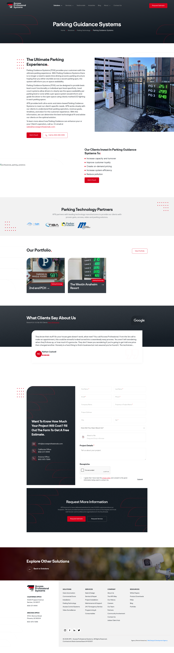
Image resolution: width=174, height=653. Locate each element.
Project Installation (91, 600)
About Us (111, 593)
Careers (110, 603)
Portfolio (133, 607)
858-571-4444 (44, 452)
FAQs (132, 600)
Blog (99, 5)
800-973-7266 (44, 459)
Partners (110, 610)
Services (68, 5)
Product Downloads (137, 596)
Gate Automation (69, 593)
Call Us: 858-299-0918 (56, 135)
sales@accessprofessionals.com (41, 127)
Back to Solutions (41, 569)
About (106, 5)
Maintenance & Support (93, 603)
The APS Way (112, 596)
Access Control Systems (71, 607)
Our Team (111, 607)
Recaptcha (85, 464)
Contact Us (118, 5)
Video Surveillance (69, 610)
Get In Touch (34, 135)
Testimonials (81, 5)
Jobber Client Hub (114, 620)
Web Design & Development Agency (157, 640)
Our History (111, 600)
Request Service (97, 519)
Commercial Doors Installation (69, 598)
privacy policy (106, 478)
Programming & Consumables (90, 611)
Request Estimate (158, 5)
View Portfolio (139, 251)
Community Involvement (116, 613)
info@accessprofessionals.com (50, 444)
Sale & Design (90, 593)
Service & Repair (91, 596)
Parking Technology (69, 603)
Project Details (87, 446)
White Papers (134, 593)
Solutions (57, 5)
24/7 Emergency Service (93, 607)
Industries (91, 5)
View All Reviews (53, 322)
